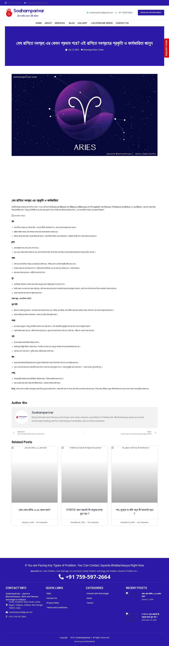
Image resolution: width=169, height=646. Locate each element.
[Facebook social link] (153, 3)
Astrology (88, 50)
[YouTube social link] (162, 3)
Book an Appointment (151, 12)
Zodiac (101, 50)
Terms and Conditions (56, 607)
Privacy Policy (52, 602)
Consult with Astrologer (98, 593)
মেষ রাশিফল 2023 (25, 298)
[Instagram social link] (159, 3)
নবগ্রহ (41, 207)
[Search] (163, 23)
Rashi (94, 50)
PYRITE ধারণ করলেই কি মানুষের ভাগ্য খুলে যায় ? (150, 615)
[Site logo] (25, 12)
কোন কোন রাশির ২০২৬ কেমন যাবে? (34, 509)
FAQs (48, 593)
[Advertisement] (85, 178)
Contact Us (51, 598)
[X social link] (156, 3)
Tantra (90, 602)
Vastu (89, 598)
